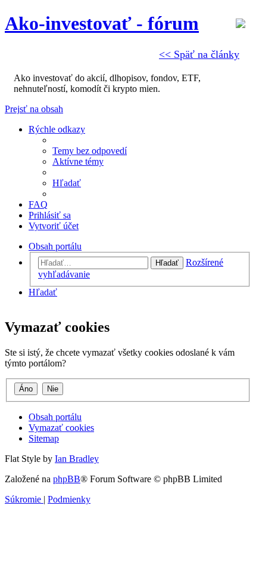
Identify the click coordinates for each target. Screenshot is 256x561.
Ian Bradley (77, 459)
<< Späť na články (199, 54)
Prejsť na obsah (34, 109)
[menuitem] (89, 151)
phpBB (66, 479)
